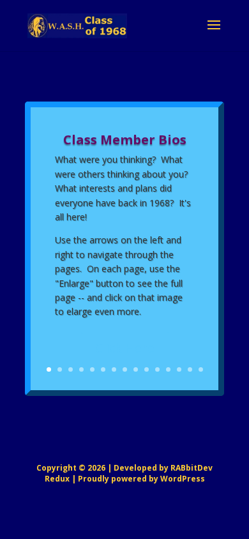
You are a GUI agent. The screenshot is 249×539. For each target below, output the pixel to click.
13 (179, 369)
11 (157, 369)
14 (190, 369)
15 (201, 369)
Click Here (125, 347)
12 (168, 369)
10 (146, 369)
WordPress (182, 478)
